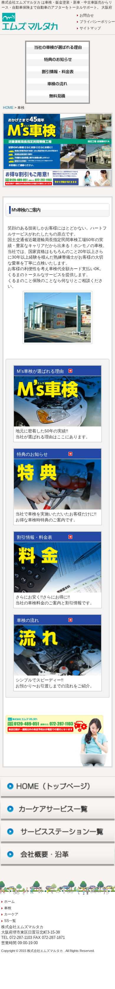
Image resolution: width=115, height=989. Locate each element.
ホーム (9, 901)
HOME (8, 108)
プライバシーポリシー (97, 22)
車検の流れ (28, 620)
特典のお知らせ (32, 454)
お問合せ (87, 15)
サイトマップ (90, 28)
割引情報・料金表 (34, 537)
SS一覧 (10, 921)
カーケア (11, 914)
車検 (7, 908)
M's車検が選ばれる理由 (40, 371)
